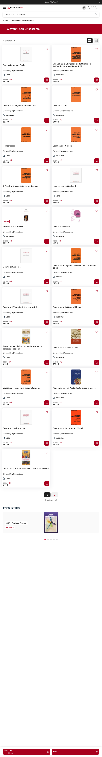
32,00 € (55, 321)
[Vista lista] (96, 40)
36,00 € (55, 443)
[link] (84, 8)
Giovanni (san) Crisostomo (13, 70)
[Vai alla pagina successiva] (62, 494)
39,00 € (55, 362)
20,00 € (55, 120)
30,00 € (55, 79)
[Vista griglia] (90, 40)
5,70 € (5, 485)
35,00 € (55, 402)
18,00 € (5, 200)
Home (6, 20)
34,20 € (56, 445)
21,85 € (6, 243)
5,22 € (5, 364)
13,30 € (6, 81)
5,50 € (5, 362)
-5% (10, 79)
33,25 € (56, 404)
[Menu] (5, 8)
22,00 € (55, 200)
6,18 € (55, 243)
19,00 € (56, 122)
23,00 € (5, 241)
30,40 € (56, 324)
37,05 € (56, 364)
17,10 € (6, 203)
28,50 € (56, 81)
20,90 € (56, 203)
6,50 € (55, 241)
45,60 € (6, 324)
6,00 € (5, 483)
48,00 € (5, 321)
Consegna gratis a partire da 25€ (51, 2)
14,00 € (5, 79)
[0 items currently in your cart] (96, 7)
